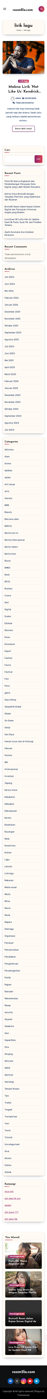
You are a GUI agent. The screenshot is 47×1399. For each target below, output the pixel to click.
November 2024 (13, 402)
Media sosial (11, 887)
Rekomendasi (11, 998)
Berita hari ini (11, 533)
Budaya (8, 588)
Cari (7, 150)
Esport (8, 651)
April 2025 (10, 367)
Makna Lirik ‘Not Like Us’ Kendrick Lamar (23, 91)
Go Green (9, 720)
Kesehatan (10, 825)
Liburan (8, 866)
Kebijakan (9, 804)
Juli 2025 (9, 346)
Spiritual (9, 1075)
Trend (7, 1130)
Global (8, 713)
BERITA (8, 526)
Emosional (10, 644)
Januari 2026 (11, 305)
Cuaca (8, 595)
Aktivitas (9, 449)
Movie (7, 908)
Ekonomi (9, 630)
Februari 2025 (12, 381)
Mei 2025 (9, 360)
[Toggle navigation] (5, 8)
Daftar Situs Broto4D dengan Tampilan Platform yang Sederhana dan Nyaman (22, 197)
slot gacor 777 (11, 1212)
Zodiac (8, 1165)
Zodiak (8, 1172)
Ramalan (9, 991)
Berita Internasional (15, 540)
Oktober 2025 (11, 325)
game (7, 693)
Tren (7, 1123)
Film (7, 679)
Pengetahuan (11, 964)
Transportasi (11, 1116)
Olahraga (9, 929)
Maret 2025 (10, 374)
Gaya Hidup (10, 700)
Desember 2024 (12, 395)
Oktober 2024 (11, 409)
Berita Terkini (11, 547)
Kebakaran (10, 797)
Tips (7, 1096)
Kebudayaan (11, 811)
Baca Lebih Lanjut (23, 129)
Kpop (7, 838)
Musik (7, 915)
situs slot (9, 1191)
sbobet (8, 1205)
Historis (8, 755)
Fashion (8, 658)
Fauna (8, 665)
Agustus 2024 (12, 423)
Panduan (9, 943)
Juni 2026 (10, 284)
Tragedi (8, 1109)
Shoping (9, 1054)
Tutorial (8, 1137)
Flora (7, 686)
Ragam (8, 984)
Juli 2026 (9, 277)
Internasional (11, 769)
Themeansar (23, 1395)
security (9, 1012)
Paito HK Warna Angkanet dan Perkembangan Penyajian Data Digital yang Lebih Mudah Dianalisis (22, 184)
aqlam (8, 477)
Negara (8, 922)
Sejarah (8, 1019)
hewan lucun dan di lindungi (19, 741)
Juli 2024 (9, 430)
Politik (8, 977)
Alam (7, 456)
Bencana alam (12, 519)
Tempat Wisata (12, 1089)
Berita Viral (10, 554)
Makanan (9, 880)
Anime (8, 463)
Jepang (8, 783)
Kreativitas (10, 845)
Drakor (8, 616)
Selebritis (9, 1026)
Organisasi (10, 936)
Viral (7, 1151)
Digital (8, 609)
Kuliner (8, 852)
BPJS (7, 581)
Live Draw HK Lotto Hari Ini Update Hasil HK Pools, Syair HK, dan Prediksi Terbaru (23, 222)
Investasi (9, 776)
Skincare (9, 1061)
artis (7, 491)
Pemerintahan (12, 950)
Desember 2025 (12, 312)
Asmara (8, 498)
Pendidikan (10, 957)
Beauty (8, 512)
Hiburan (8, 748)
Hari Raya (9, 734)
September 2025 (13, 332)
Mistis (7, 894)
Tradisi (8, 1102)
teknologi (9, 1082)
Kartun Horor (11, 790)
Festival (9, 672)
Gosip (7, 727)
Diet (7, 602)
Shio (7, 1047)
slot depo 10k (11, 1219)
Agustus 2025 (12, 339)
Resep (8, 1005)
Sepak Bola (10, 1040)
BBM (7, 505)
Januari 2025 (11, 388)
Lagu (7, 859)
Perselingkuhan (12, 970)
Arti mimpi (10, 484)
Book (7, 574)
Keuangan (10, 832)
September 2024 (13, 416)
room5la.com (23, 10)
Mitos (7, 901)
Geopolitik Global (13, 706)
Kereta (8, 818)
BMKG (7, 568)
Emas (7, 637)
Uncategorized (12, 1144)
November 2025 (12, 318)
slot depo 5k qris (12, 1198)
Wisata (8, 1158)
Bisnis (8, 561)
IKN (6, 762)
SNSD (7, 1068)
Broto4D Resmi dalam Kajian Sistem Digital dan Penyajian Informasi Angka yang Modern (22, 209)
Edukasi (8, 623)
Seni (7, 1033)
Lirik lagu (23, 81)
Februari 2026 (12, 298)
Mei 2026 (9, 291)
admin (18, 98)
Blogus (38, 1391)
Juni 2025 (10, 353)
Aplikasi (8, 470)
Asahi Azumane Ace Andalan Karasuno (19, 233)
